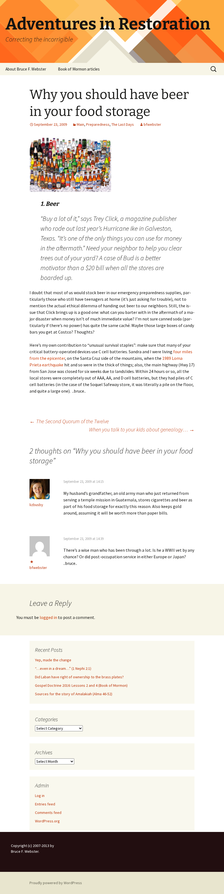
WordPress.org (47, 821)
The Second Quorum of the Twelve (69, 421)
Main (80, 124)
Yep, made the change (53, 660)
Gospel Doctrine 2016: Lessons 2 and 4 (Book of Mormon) (81, 685)
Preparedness (98, 124)
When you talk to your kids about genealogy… (141, 429)
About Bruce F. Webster (25, 69)
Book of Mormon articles (79, 69)
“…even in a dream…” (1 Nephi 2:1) (63, 668)
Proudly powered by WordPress (56, 882)
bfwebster (152, 124)
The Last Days (122, 124)
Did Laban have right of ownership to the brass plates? (79, 676)
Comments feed (48, 812)
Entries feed (45, 804)
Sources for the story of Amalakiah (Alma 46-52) (73, 693)
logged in (48, 617)
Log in (40, 795)
